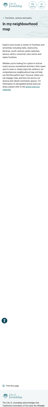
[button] (11, 385)
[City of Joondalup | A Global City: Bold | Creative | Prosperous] (12, 5)
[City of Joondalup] (12, 396)
